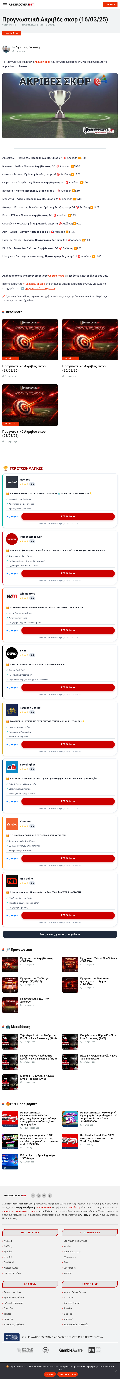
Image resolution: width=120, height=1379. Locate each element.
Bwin (66, 1262)
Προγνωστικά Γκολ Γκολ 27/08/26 (34, 1000)
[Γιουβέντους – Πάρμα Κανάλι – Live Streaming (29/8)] (70, 1048)
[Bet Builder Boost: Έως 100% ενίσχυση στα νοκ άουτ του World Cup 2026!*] (70, 1148)
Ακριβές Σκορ (11, 33)
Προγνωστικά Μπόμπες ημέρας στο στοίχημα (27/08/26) (94, 981)
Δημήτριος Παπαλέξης (28, 47)
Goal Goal (9, 1262)
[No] (116, 1370)
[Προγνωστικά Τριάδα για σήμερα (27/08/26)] (10, 991)
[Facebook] (33, 1195)
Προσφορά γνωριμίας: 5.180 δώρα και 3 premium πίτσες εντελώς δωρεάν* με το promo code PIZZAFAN (39, 1140)
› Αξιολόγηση (12, 516)
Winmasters (70, 1257)
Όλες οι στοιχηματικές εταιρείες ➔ (60, 934)
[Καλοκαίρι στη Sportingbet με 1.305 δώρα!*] (10, 1168)
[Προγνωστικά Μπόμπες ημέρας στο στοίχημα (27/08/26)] (70, 991)
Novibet (67, 1246)
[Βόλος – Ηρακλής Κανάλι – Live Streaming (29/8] (70, 1068)
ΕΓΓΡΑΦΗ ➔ (68, 516)
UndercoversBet (9, 25)
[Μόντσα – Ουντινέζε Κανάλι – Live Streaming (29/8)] (10, 1089)
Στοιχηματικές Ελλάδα (75, 1240)
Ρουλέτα (68, 1308)
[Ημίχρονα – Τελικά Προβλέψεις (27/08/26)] (70, 971)
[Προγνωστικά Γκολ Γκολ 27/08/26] (10, 1011)
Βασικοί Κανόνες (13, 1292)
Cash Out (8, 1308)
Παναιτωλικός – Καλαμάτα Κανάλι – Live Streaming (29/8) (38, 1057)
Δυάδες (8, 1246)
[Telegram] (44, 1195)
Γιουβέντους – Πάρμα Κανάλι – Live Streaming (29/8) (98, 1037)
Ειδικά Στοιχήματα (13, 1303)
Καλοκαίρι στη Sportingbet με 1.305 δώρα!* (37, 1157)
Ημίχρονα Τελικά (12, 1273)
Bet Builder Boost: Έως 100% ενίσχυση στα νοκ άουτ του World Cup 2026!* (97, 1138)
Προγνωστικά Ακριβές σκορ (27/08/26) (36, 960)
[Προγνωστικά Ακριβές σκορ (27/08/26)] (30, 340)
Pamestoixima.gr (72, 1251)
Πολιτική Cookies (67, 1374)
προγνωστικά (43, 1207)
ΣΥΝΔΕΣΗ (110, 4)
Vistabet (68, 1273)
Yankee (7, 1313)
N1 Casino (69, 1297)
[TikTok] (50, 1195)
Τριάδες (8, 1251)
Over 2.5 (8, 1257)
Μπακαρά (68, 1319)
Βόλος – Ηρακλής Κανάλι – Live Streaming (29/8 (98, 1057)
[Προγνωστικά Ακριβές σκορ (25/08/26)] (30, 405)
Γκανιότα (8, 1319)
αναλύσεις (74, 1207)
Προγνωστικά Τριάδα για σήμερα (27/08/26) (34, 980)
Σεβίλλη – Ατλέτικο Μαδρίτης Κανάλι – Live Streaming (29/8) (38, 1037)
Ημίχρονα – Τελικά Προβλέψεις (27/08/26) (99, 960)
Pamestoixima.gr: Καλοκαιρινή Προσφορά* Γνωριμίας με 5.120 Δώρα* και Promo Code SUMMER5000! (98, 1117)
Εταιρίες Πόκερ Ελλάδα (76, 1324)
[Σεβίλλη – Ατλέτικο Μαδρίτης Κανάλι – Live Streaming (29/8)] (10, 1048)
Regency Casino (72, 1303)
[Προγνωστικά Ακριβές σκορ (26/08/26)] (90, 340)
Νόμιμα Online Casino (75, 1292)
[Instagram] (38, 1195)
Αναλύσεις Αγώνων (14, 1324)
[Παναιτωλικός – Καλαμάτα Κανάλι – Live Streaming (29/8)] (10, 1068)
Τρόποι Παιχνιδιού (14, 1297)
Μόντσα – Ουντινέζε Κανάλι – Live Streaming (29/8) (38, 1077)
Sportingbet (69, 1267)
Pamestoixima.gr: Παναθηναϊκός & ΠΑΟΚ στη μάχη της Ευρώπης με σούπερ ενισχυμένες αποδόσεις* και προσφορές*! (38, 1118)
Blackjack (68, 1313)
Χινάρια (8, 1240)
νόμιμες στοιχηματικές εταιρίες (20, 1211)
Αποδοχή (49, 1374)
